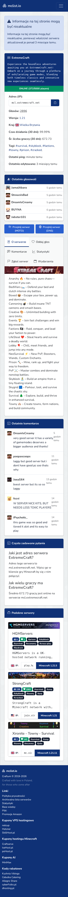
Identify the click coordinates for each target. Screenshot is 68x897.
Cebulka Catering (11, 877)
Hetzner (6, 829)
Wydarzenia (45, 261)
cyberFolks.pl (9, 884)
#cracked (36, 150)
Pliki (4, 810)
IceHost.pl (7, 847)
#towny (13, 150)
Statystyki (42, 252)
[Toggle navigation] (61, 5)
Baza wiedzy (8, 807)
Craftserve (7, 844)
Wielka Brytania (29, 125)
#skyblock (35, 146)
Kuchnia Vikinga (10, 873)
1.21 (22, 118)
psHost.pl (7, 851)
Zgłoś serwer (19, 261)
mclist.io (14, 5)
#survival (21, 146)
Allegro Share (9, 881)
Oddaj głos (42, 242)
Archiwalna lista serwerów (16, 799)
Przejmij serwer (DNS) (51, 228)
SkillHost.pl (8, 832)
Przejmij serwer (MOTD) (21, 228)
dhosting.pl (8, 888)
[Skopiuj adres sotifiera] (55, 102)
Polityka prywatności (13, 796)
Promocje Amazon (12, 814)
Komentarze (19, 252)
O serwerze (18, 242)
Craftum (6, 776)
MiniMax (6, 862)
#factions (48, 146)
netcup (5, 825)
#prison (24, 150)
